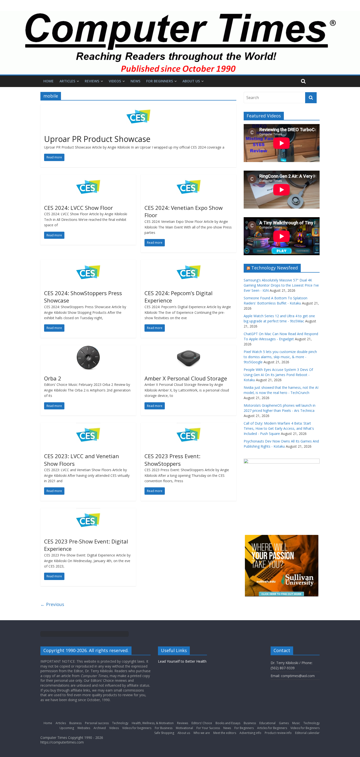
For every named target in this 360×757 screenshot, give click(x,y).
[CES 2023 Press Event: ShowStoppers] (188, 426)
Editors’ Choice (202, 723)
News (135, 81)
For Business (163, 728)
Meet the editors (224, 733)
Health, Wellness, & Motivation (153, 723)
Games (284, 723)
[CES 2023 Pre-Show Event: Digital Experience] (88, 511)
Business (75, 723)
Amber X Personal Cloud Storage (185, 378)
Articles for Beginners (272, 728)
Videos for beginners (136, 728)
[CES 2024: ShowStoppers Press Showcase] (88, 262)
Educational (267, 723)
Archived (100, 728)
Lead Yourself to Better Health (182, 661)
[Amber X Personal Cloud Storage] (188, 348)
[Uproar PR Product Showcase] (138, 107)
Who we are (201, 733)
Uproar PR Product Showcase (97, 139)
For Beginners (159, 81)
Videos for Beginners (305, 728)
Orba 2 (52, 378)
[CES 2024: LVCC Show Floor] (88, 177)
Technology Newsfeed (274, 268)
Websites (83, 728)
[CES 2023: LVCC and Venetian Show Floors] (88, 426)
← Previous (52, 604)
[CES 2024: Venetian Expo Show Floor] (188, 177)
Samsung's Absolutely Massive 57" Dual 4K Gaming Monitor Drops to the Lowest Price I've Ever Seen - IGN (281, 285)
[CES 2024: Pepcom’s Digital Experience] (188, 262)
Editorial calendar (307, 733)
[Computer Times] (180, 43)
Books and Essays (228, 723)
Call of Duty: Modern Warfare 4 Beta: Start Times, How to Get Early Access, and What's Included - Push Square (279, 428)
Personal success (97, 723)
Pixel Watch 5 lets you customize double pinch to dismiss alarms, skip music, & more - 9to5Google (280, 356)
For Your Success (208, 728)
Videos (115, 81)
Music (296, 723)
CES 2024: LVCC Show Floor (78, 207)
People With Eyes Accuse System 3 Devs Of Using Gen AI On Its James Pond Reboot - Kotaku (278, 374)
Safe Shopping (164, 733)
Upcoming (67, 728)
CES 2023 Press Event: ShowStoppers (172, 459)
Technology (120, 723)
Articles (67, 81)
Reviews (92, 81)
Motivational (184, 728)
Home (48, 81)
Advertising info (250, 733)
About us (191, 81)
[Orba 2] (88, 348)
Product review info (278, 733)
